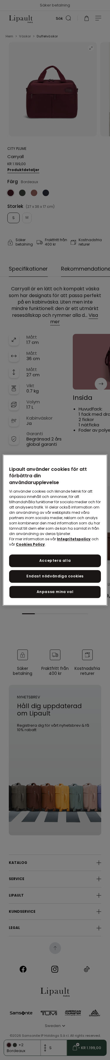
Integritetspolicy (74, 538)
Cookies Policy (30, 544)
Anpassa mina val (55, 591)
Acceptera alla (55, 560)
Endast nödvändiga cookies (55, 576)
